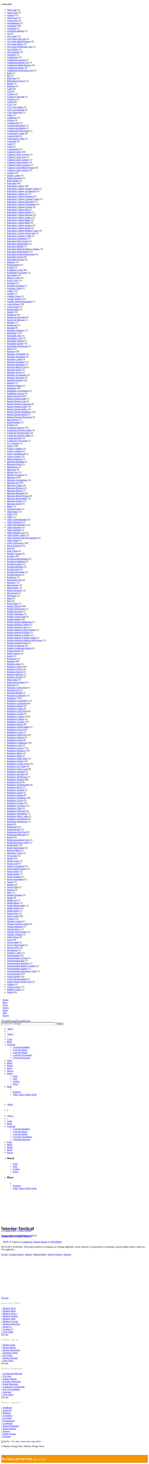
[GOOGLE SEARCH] (1, 591)
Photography (13, 585)
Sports (10, 858)
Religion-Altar (13, 664)
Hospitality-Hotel (15, 343)
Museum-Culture (15, 485)
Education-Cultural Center (19, 236)
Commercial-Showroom (18, 131)
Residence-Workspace (17, 821)
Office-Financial (14, 522)
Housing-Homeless (16, 364)
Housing (11, 351)
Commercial (12, 123)
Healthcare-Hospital (16, 317)
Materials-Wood (14, 464)
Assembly (11, 54)
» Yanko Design (8, 1434)
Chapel (10, 102)
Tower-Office (13, 947)
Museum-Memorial (16, 493)
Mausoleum (12, 467)
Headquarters (13, 309)
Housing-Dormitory (16, 362)
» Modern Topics (9, 1313)
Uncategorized (13, 974)
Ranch (10, 656)
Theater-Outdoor (14, 934)
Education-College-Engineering (21, 204)
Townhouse (12, 950)
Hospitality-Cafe (14, 338)
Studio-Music (13, 903)
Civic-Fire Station (15, 107)
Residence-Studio (15, 795)
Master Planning (14, 459)
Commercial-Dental (16, 125)
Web (5, 1013)
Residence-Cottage (15, 719)
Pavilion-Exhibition (16, 561)
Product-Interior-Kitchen (18, 632)
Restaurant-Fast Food (17, 832)
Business (11, 86)
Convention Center (15, 138)
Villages (10, 984)
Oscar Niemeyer (14, 546)
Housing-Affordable (16, 354)
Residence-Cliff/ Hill (16, 711)
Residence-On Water (16, 766)
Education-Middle (15, 246)
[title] (1, 595)
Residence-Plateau (15, 779)
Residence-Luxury (15, 748)
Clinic (10, 115)
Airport (10, 15)
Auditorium (12, 57)
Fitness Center (13, 278)
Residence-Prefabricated (18, 785)
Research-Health (14, 693)
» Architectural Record (11, 1373)
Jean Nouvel (12, 419)
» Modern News (8, 1308)
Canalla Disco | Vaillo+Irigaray (16, 1236)
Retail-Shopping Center (18, 842)
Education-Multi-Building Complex (23, 249)
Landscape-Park (14, 438)
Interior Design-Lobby (17, 406)
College (10, 120)
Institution (11, 388)
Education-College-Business (20, 196)
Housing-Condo (14, 359)
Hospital (11, 328)
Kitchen (10, 425)
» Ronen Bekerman (10, 1426)
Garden (10, 293)
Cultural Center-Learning (18, 165)
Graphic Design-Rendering (19, 301)
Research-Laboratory (16, 695)
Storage (10, 890)
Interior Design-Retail (17, 414)
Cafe (9, 91)
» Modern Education (10, 1324)
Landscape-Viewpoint (17, 440)
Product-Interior (14, 619)
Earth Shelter (13, 180)
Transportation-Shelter (17, 968)
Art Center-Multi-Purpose (19, 41)
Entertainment (13, 265)
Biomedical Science (16, 81)
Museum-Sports (14, 503)
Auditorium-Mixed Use (18, 62)
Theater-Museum (15, 926)
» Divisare (6, 1436)
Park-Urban (12, 551)
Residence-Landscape (17, 742)
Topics (6, 1007)
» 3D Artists (6, 1355)
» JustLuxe (6, 1392)
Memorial (11, 469)
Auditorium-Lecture (16, 60)
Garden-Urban (13, 296)
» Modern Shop (8, 1319)
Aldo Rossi (12, 18)
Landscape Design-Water (18, 435)
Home (5, 1000)
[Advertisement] (74, 1276)
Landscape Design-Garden (19, 430)
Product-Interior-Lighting (18, 635)
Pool (9, 601)
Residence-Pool (14, 782)
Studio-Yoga (12, 913)
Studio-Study (13, 911)
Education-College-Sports (19, 228)
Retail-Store (12, 845)
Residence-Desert (15, 724)
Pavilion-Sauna (14, 574)
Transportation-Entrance (18, 963)
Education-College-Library (19, 217)
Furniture (11, 283)
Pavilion (11, 556)
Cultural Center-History (18, 162)
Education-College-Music (19, 220)
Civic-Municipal (14, 112)
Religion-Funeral (15, 672)
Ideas (5, 1002)
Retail (9, 837)
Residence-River (14, 787)
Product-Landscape (16, 645)
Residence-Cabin (15, 708)
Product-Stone (13, 651)
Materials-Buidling (15, 461)
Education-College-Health (19, 212)
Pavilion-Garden (14, 564)
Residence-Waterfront (17, 813)
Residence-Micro (15, 753)
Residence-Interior (15, 737)
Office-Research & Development (22, 538)
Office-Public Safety (16, 535)
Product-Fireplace (15, 614)
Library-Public (13, 456)
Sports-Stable (13, 874)
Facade (4, 1254)
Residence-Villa (14, 808)
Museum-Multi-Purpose (18, 496)
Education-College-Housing (20, 215)
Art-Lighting (13, 49)
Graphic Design (14, 299)
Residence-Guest (15, 732)
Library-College (14, 451)
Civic (9, 104)
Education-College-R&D (18, 222)
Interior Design (14, 396)
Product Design (14, 606)
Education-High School (18, 241)
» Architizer (6, 1418)
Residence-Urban (15, 803)
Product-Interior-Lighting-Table (21, 637)
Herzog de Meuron (15, 320)
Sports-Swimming (15, 879)
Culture (10, 173)
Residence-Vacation (16, 806)
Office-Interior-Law (16, 532)
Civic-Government (15, 110)
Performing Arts (14, 580)
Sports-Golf (12, 863)
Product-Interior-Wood (17, 643)
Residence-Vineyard (16, 811)
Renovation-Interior (16, 682)
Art (8, 33)
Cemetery (11, 99)
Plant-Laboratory (15, 590)
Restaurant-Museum (16, 834)
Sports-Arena (13, 861)
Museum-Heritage (15, 488)
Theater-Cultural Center (18, 924)
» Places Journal (8, 1428)
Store (9, 892)
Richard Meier (13, 850)
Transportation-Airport (17, 958)
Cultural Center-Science (18, 170)
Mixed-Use (12, 472)
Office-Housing (14, 527)
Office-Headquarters (16, 525)
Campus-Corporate (15, 96)
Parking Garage (14, 553)
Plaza (9, 598)
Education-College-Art (17, 194)
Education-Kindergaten (17, 243)
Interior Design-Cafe (16, 401)
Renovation (12, 679)
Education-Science (15, 259)
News (5, 1005)
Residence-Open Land (17, 769)
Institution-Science (15, 393)
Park (9, 548)
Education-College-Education (20, 201)
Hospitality (12, 333)
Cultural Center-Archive (18, 154)
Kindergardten (13, 422)
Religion (11, 661)
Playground (12, 593)
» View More (7, 1332)
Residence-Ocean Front (18, 763)
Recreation (12, 658)
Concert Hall (13, 136)
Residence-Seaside (15, 790)
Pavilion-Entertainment (17, 559)
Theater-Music (13, 929)
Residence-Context (15, 716)
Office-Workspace (15, 543)
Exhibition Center (15, 270)
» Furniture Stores (9, 1353)
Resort (10, 824)
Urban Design (13, 976)
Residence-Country (16, 721)
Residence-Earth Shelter (18, 727)
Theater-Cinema (14, 921)
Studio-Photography (16, 905)
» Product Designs (9, 1358)
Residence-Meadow (16, 750)
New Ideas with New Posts (16, 1458)
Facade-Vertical (16, 1254)
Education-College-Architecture (21, 191)
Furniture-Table (14, 288)
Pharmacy (11, 582)
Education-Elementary (17, 238)
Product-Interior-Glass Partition (21, 630)
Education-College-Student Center (23, 230)
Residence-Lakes (15, 740)
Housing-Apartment (16, 356)
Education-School (15, 257)
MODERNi (56, 1242)
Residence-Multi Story (17, 758)
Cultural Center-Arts (16, 157)
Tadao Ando (12, 916)
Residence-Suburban (16, 798)
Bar (8, 75)
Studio (10, 897)
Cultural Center (14, 152)
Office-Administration (17, 519)
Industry (11, 383)
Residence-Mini (14, 756)
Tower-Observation (16, 945)
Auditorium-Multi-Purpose (19, 65)
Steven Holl (12, 887)
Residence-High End (16, 735)
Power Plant (12, 603)
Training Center (14, 953)
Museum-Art (13, 482)
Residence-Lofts (14, 745)
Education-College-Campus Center (23, 199)
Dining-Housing (14, 178)
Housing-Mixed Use (16, 367)
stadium (10, 884)
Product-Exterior (14, 611)
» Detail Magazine (9, 1384)
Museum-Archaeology (17, 480)
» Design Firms (8, 1345)
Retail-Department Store (18, 840)
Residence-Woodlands (17, 819)
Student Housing (14, 895)
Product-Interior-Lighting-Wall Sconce (24, 640)
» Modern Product (9, 1316)
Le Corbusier (13, 443)
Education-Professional (17, 251)
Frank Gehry (13, 280)
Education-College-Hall (18, 209)
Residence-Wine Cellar (17, 816)
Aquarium (11, 28)
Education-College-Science (19, 225)
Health (10, 312)
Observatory (12, 511)
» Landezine (7, 1423)
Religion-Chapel (14, 666)
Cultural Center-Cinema (18, 159)
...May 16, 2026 (39, 1459)
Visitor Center (13, 987)
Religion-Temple (14, 677)
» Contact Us (7, 1329)
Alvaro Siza (12, 20)
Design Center (13, 175)
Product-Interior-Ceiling (18, 624)
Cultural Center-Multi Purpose (21, 167)
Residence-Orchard (16, 771)
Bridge (10, 83)
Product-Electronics (16, 609)
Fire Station (12, 275)
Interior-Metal (39, 1254)
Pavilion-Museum (15, 567)
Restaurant (12, 827)
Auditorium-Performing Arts (20, 70)
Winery (10, 992)
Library (10, 446)
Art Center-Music (15, 44)
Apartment (12, 26)
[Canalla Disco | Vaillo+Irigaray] (16, 1230)
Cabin (10, 89)
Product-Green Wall (16, 616)
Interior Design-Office (17, 409)
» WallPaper (6, 1407)
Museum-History (15, 490)
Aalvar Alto (12, 12)
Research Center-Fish (17, 687)
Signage (67, 1254)
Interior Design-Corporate (19, 404)
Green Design (13, 304)
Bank (9, 73)
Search (6, 1015)
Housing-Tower (14, 372)
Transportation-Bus (16, 960)
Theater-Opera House (17, 932)
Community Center (16, 133)
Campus (11, 94)
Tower (10, 939)
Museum (11, 477)
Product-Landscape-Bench (19, 648)
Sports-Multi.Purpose (16, 869)
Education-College (15, 186)
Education (11, 183)
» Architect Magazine (11, 1381)
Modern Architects (15, 475)
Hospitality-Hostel (15, 341)
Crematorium (13, 149)
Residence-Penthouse (17, 777)
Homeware (12, 325)
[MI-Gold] (12, 10)
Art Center (12, 36)
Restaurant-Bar (14, 829)
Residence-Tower (15, 800)
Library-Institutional (16, 454)
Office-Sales (12, 540)
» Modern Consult (9, 1321)
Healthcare (12, 314)
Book (5, 1010)
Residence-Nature (15, 761)
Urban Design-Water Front (19, 981)
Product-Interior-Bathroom (19, 622)
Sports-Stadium (14, 876)
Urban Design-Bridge (17, 979)
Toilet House (13, 937)
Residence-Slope (14, 792)
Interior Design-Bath (16, 398)
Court (9, 144)
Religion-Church (14, 669)
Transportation (13, 955)
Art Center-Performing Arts (19, 47)
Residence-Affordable (17, 700)
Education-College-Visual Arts (21, 233)
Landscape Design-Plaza (18, 433)
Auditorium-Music (15, 68)
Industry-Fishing (14, 385)
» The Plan (6, 1376)
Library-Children (15, 448)
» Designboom (8, 1420)
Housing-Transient (15, 377)
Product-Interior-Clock (17, 627)
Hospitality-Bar (14, 335)
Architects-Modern (15, 31)
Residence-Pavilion (16, 774)
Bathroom (11, 78)
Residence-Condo (15, 714)
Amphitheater (13, 23)
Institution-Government (17, 391)
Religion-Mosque (15, 674)
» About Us (6, 1326)
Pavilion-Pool (13, 569)
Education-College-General (19, 207)
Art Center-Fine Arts (16, 39)
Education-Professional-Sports (21, 254)
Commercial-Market (16, 128)
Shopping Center (15, 853)
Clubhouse (12, 117)
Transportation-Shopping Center (22, 971)
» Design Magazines (10, 1350)
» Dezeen (5, 1431)
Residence (11, 698)
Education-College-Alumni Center (23, 188)
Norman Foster (14, 509)
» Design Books (8, 1347)
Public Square (13, 653)
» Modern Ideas (8, 1311)
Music (10, 506)
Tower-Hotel (13, 942)
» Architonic (7, 1415)
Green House (13, 307)
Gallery (10, 291)
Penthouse (11, 577)
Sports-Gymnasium (16, 866)
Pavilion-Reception (16, 572)
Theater (10, 918)
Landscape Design (15, 427)
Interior (28, 1254)
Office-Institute (14, 530)
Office (10, 514)
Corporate (11, 141)
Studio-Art (12, 900)
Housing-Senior (14, 370)
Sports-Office (13, 871)
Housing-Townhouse (16, 375)
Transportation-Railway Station (21, 966)
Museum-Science (15, 501)
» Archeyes (6, 1410)
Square (10, 882)
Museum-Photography (17, 498)
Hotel (9, 349)
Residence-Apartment (17, 703)
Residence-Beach (15, 706)
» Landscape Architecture (13, 1387)
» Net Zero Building (10, 1389)
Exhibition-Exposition (17, 272)
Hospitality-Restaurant (17, 346)
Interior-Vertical (55, 1254)
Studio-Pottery (13, 908)
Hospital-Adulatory (16, 330)
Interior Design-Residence (19, 412)
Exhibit (10, 267)
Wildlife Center (14, 989)
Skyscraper (12, 855)
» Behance (6, 1413)
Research (11, 685)
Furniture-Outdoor (15, 286)
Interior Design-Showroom (19, 417)
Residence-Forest (15, 729)
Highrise (11, 322)
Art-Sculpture (13, 52)
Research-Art (13, 690)
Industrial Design (15, 380)
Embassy (11, 262)
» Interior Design (9, 1379)
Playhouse (11, 595)
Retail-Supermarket (16, 848)
